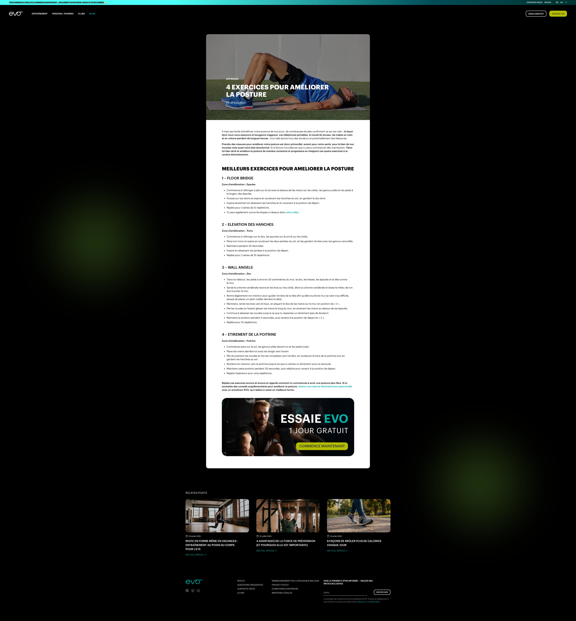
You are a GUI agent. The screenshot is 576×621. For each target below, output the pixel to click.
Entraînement (40, 13)
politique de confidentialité (368, 601)
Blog (92, 13)
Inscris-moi (382, 592)
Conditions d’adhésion (285, 588)
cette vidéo (292, 212)
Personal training (63, 13)
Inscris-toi (558, 13)
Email (327, 592)
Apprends (232, 78)
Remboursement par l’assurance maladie (295, 580)
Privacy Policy (280, 584)
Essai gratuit (536, 13)
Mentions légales (282, 592)
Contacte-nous (534, 2)
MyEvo (547, 2)
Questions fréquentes (250, 584)
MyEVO (241, 580)
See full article (195, 554)
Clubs (81, 13)
